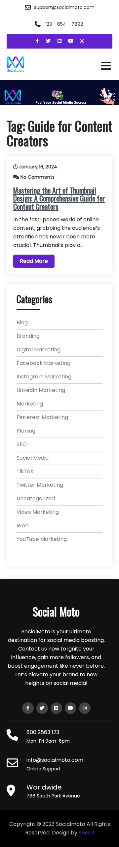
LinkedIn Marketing (41, 390)
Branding (28, 336)
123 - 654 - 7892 (64, 24)
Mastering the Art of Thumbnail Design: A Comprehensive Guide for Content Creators (59, 198)
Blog (22, 322)
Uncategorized (36, 498)
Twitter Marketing (40, 485)
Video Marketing (38, 512)
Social (86, 832)
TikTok (25, 471)
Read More (34, 261)
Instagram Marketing (44, 376)
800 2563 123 (42, 732)
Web (23, 525)
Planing (26, 431)
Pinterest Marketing (42, 417)
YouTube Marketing (42, 539)
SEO (22, 444)
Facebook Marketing (43, 363)
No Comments (37, 177)
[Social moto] (59, 64)
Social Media (33, 458)
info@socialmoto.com (54, 760)
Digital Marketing (38, 349)
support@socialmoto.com (64, 7)
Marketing (30, 403)
